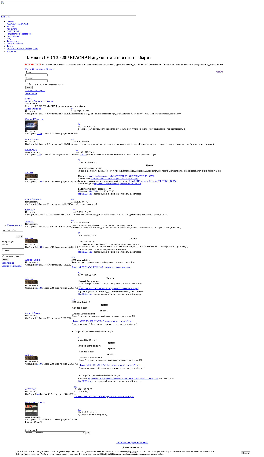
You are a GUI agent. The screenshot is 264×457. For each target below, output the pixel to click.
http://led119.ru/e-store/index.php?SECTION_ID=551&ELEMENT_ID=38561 (119, 176)
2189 (39, 181)
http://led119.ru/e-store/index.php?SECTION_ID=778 (117, 183)
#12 (73, 299)
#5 (79, 160)
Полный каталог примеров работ (22, 48)
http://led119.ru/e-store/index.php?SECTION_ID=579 (114, 178)
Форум (10, 46)
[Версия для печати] (9, 17)
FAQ (9, 39)
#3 (72, 139)
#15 (79, 409)
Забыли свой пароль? (12, 266)
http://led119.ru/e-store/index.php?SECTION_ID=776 (152, 181)
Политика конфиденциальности (140, 454)
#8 (72, 220)
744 (39, 154)
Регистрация (8, 263)
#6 (72, 199)
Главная (10, 21)
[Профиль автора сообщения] (31, 129)
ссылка (83, 154)
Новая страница (14, 225)
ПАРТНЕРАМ (13, 31)
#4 (77, 149)
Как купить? (12, 29)
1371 (39, 419)
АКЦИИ (11, 26)
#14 (75, 386)
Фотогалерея (13, 41)
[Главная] (68, 15)
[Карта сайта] (6, 17)
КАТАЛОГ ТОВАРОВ (17, 24)
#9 (79, 233)
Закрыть (219, 72)
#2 (79, 124)
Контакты (11, 51)
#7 (74, 210)
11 (38, 215)
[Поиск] (4, 17)
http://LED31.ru (85, 194)
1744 (39, 133)
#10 (73, 257)
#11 (79, 273)
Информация (13, 36)
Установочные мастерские (19, 34)
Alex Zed (93, 191)
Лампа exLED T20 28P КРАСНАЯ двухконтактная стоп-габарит (101, 267)
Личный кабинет (15, 44)
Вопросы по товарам (43, 101)
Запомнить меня (12, 256)
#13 (79, 337)
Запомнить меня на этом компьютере (46, 84)
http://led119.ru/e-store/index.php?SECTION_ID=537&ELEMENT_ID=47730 (123, 378)
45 (38, 394)
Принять (245, 453)
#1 (72, 109)
